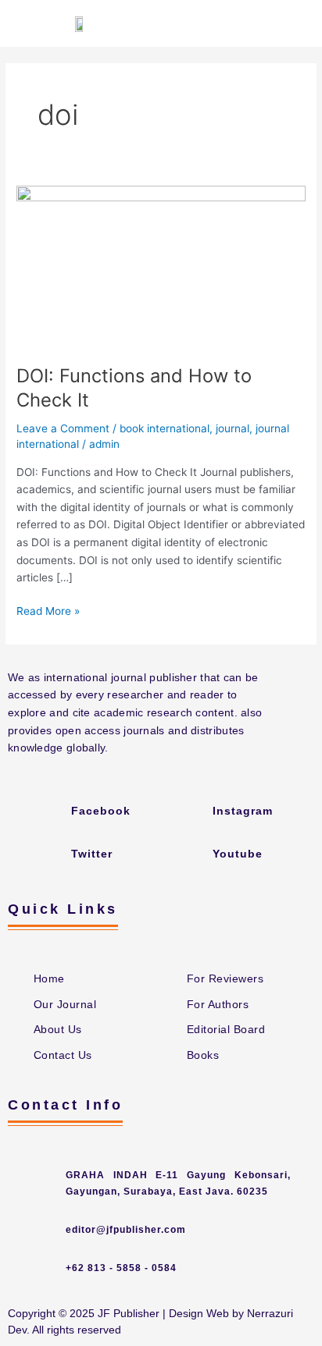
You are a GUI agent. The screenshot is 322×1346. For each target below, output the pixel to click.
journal (232, 428)
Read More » (48, 609)
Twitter (92, 853)
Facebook (101, 810)
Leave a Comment (62, 428)
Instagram (243, 810)
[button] (295, 23)
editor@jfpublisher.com (126, 1229)
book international (164, 428)
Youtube (238, 853)
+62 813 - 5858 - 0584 (121, 1268)
